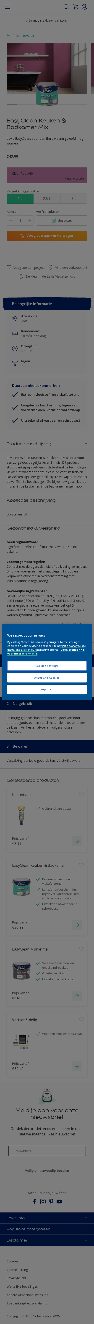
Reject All (47, 689)
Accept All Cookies (47, 677)
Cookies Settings (46, 665)
